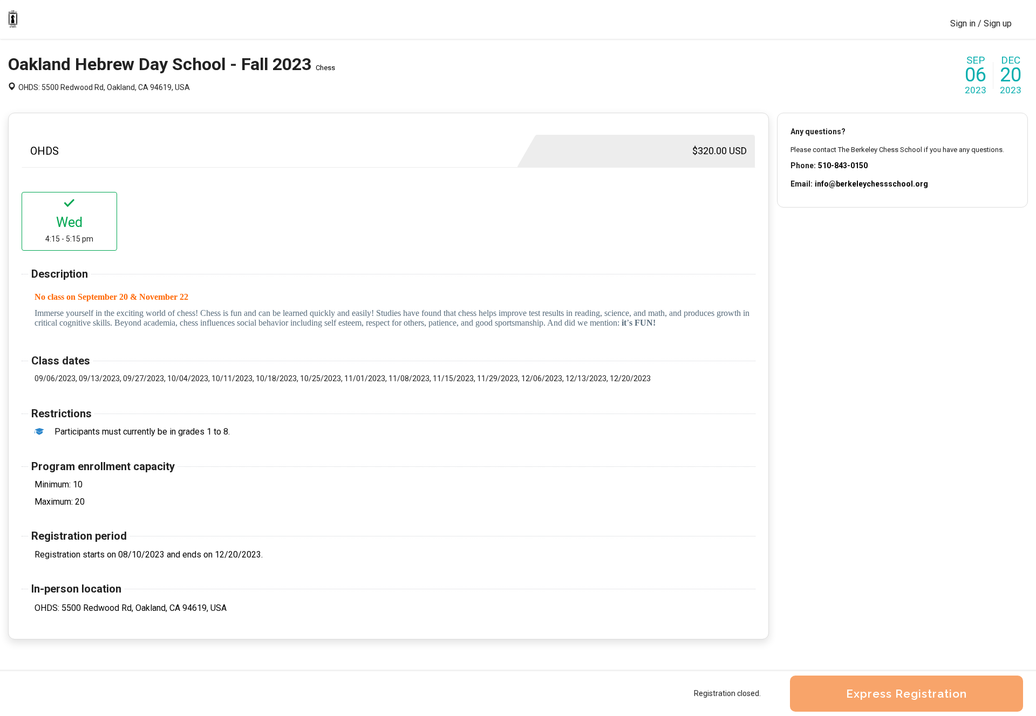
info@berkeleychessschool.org (871, 184)
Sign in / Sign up (981, 23)
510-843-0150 (843, 165)
